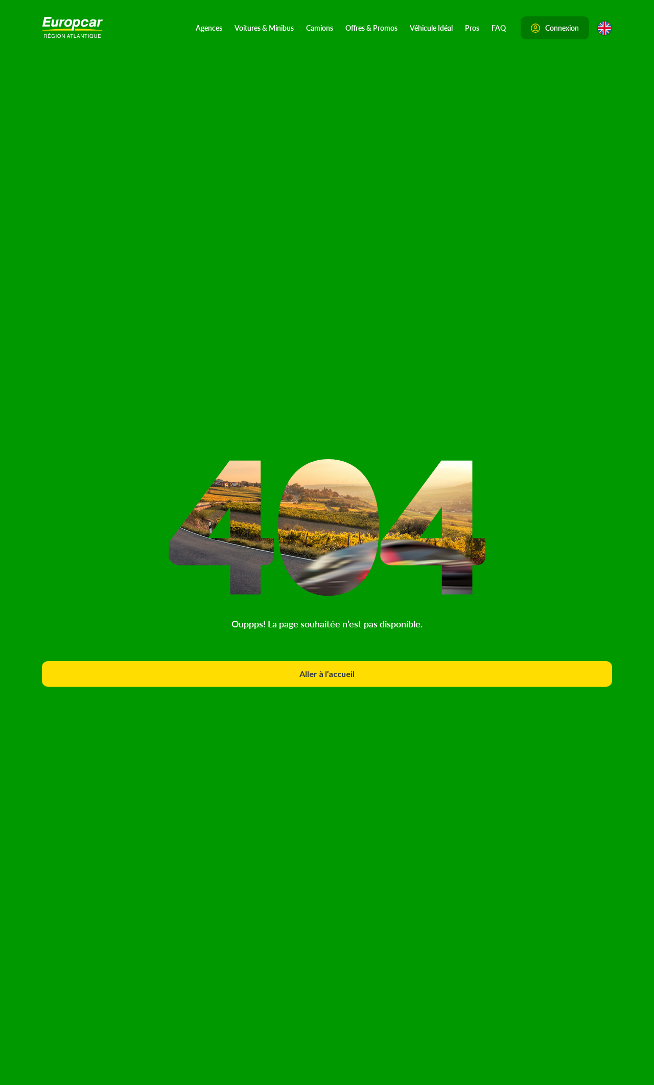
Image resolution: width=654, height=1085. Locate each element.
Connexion (562, 27)
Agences (209, 27)
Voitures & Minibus (264, 27)
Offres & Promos (371, 27)
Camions (319, 27)
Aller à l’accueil (327, 674)
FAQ (499, 27)
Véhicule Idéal (431, 27)
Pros (472, 27)
